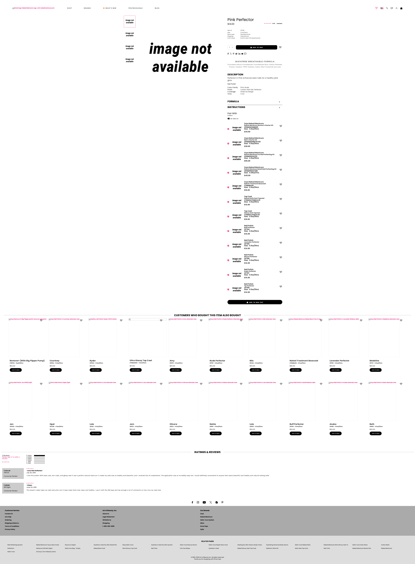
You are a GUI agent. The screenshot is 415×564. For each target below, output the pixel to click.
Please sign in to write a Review (11, 457)
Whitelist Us (107, 520)
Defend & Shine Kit (272, 548)
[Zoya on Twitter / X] (210, 502)
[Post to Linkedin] (239, 53)
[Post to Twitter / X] (231, 53)
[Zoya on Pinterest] (222, 502)
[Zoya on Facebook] (192, 502)
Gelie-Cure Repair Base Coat (218, 545)
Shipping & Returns (12, 523)
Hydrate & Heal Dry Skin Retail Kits (105, 545)
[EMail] (242, 53)
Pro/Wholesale (135, 8)
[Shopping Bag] (401, 8)
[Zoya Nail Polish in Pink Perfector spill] (130, 34)
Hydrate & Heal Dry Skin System (162, 545)
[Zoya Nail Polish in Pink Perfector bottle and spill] (130, 21)
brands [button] (87, 8)
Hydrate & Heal (214, 548)
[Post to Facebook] (228, 53)
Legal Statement (108, 517)
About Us (106, 513)
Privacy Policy (10, 529)
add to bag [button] (249, 47)
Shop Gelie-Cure (127, 545)
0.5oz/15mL (237, 32)
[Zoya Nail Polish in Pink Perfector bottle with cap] (130, 47)
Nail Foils (327, 548)
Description (235, 74)
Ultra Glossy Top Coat (129, 548)
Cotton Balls (385, 545)
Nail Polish (231, 84)
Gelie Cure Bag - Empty (72, 548)
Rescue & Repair (70, 545)
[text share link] (245, 53)
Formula (233, 101)
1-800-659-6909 (108, 526)
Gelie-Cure (11, 551)
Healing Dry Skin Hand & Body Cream (249, 545)
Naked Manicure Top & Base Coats (47, 545)
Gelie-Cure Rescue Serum (188, 545)
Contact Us (9, 513)
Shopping (106, 523)
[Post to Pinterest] (233, 53)
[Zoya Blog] (216, 502)
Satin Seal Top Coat (301, 548)
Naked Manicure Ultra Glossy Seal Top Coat (336, 545)
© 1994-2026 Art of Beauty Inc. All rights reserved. (207, 558)
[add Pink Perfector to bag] (280, 47)
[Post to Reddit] (236, 53)
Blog (157, 8)
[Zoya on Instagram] (198, 502)
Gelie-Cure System (207, 520)
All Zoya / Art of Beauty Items (46, 551)
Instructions (236, 107)
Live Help (8, 517)
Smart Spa (204, 526)
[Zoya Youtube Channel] (204, 502)
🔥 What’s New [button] (109, 8)
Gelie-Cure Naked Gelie (302, 545)
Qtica (202, 523)
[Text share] (245, 53)
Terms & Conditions (12, 526)
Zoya (202, 513)
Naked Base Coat (99, 548)
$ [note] (247, 132)
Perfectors (10, 548)
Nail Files (154, 548)
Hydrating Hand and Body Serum (277, 545)
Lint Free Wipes (185, 548)
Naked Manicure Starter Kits (361, 548)
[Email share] (242, 53)
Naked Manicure (206, 517)
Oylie (202, 529)
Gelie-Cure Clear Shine (360, 545)
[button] (33, 8)
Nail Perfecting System (15, 545)
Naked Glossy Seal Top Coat (246, 548)
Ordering (8, 520)
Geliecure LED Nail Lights (44, 548)
